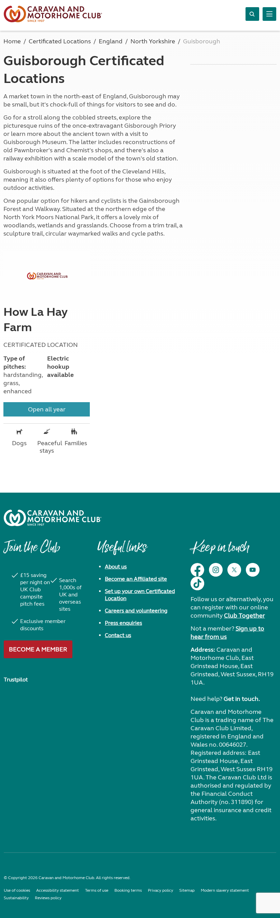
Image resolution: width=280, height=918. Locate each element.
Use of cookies (17, 890)
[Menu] (269, 14)
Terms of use (96, 890)
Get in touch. (242, 699)
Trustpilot (16, 679)
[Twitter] (234, 570)
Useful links (121, 550)
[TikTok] (197, 583)
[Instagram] (216, 570)
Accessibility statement (57, 890)
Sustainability (16, 897)
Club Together (244, 615)
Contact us (118, 635)
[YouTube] (253, 570)
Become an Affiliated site (136, 579)
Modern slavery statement (225, 890)
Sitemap (187, 890)
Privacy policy (160, 890)
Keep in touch (220, 550)
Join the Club (32, 550)
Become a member (38, 649)
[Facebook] (197, 570)
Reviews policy (48, 897)
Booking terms (128, 890)
